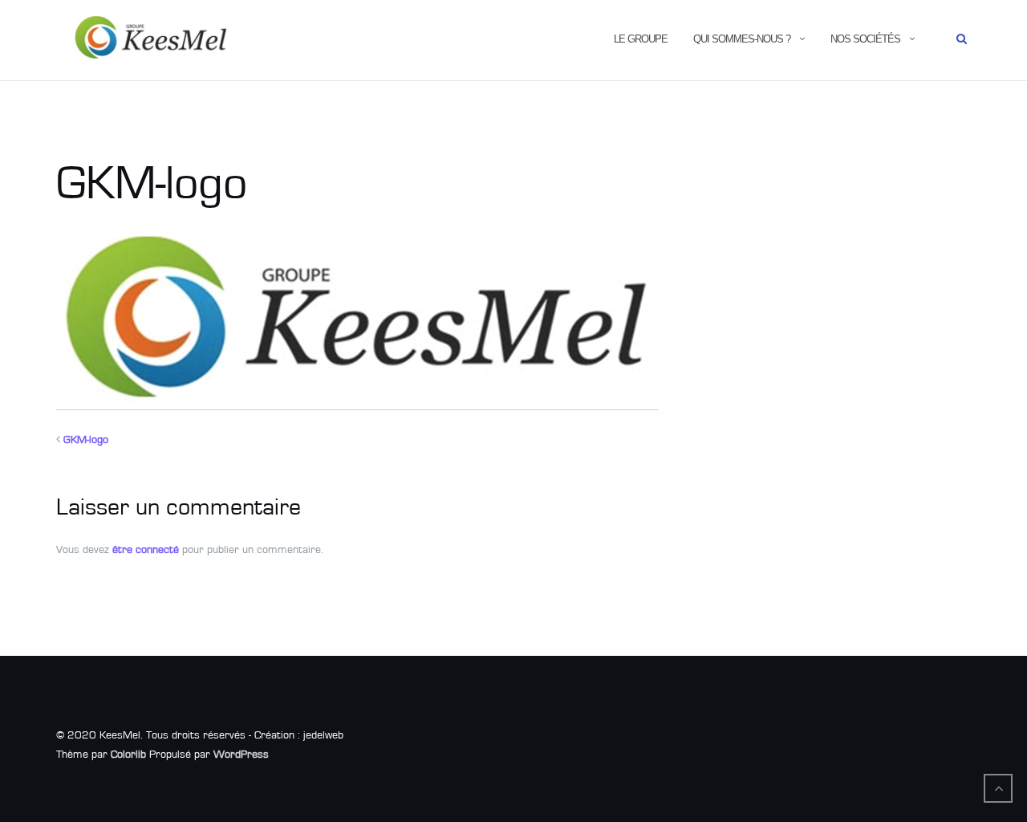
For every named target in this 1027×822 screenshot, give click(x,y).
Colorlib (128, 754)
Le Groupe (641, 39)
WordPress (241, 754)
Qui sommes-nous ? (741, 39)
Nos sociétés (865, 39)
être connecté (145, 549)
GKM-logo (85, 440)
